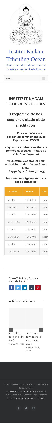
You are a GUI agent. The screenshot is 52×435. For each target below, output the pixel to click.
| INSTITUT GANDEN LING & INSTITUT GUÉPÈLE (26, 398)
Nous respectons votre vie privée (20, 391)
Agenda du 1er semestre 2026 (16, 337)
